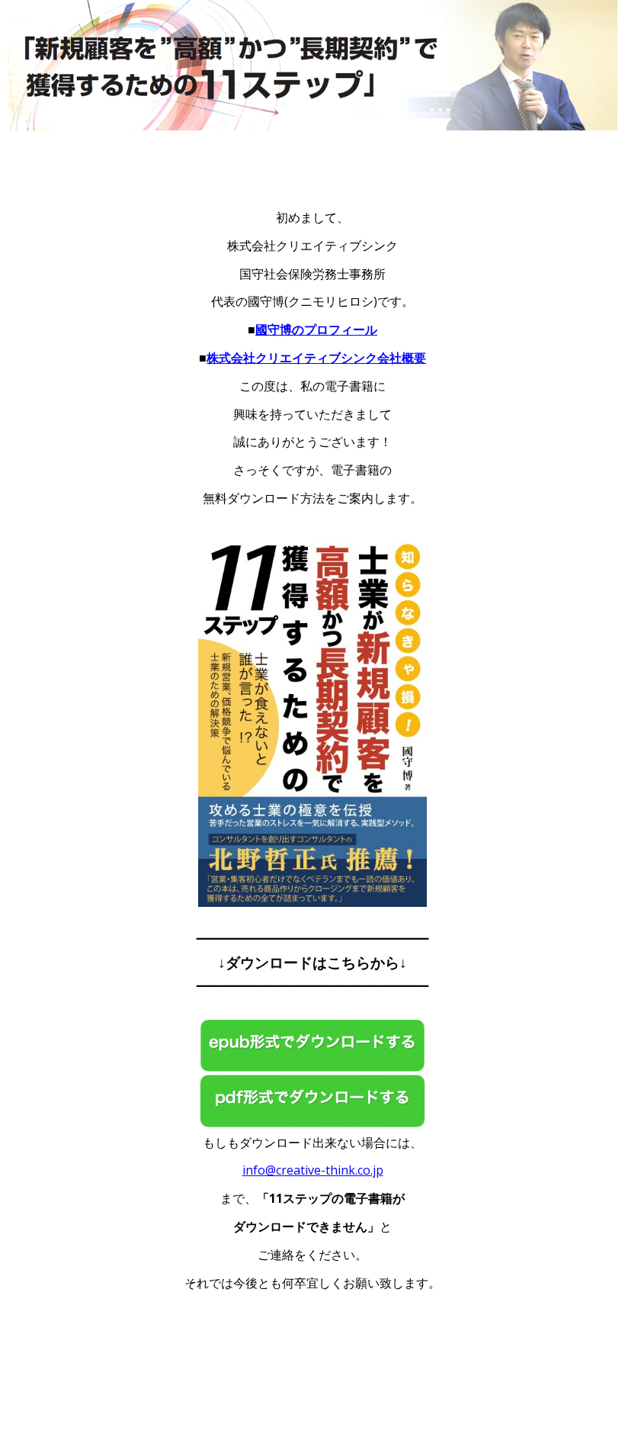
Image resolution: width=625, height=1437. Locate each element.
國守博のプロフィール (316, 329)
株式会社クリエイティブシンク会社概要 (316, 357)
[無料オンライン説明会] (312, 1032)
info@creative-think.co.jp (312, 1170)
